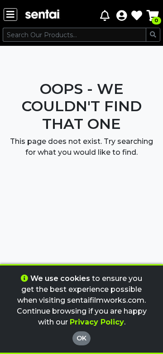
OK (81, 338)
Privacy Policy (97, 322)
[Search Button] (153, 35)
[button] (121, 15)
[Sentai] (42, 15)
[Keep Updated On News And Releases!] (106, 15)
